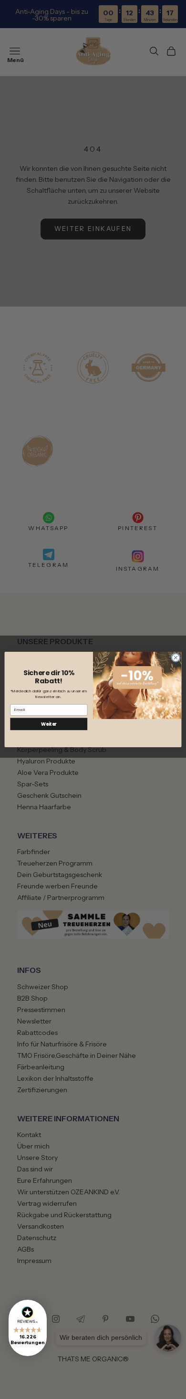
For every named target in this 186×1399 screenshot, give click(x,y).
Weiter (49, 723)
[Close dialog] (176, 658)
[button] (28, 1328)
